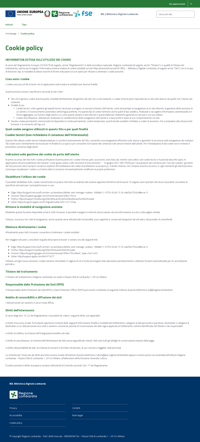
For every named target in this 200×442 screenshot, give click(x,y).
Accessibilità (16, 415)
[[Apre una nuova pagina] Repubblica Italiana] (47, 12)
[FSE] (82, 12)
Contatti (76, 408)
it (191, 3)
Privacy (13, 408)
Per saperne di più (177, 3)
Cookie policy (16, 423)
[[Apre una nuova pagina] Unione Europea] (24, 12)
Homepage (10, 33)
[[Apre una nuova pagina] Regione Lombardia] (62, 12)
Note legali (77, 415)
